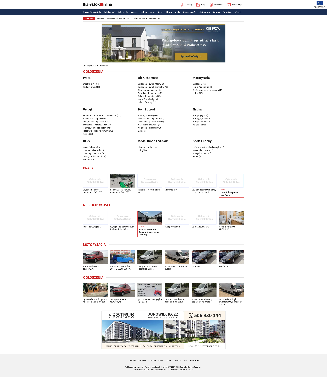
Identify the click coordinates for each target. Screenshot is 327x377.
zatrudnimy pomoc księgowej (229, 193)
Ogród (141, 131)
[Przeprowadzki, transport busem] (177, 257)
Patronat (152, 360)
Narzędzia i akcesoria (148, 128)
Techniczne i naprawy (93, 118)
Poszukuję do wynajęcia (149, 93)
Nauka (177, 12)
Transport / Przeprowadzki (95, 125)
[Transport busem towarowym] (95, 257)
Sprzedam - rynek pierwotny (151, 87)
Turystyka (227, 12)
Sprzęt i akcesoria (201, 153)
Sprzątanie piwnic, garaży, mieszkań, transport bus (95, 300)
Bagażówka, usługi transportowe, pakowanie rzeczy (230, 301)
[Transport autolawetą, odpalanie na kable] (149, 257)
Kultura (144, 12)
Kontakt (169, 360)
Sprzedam (197, 84)
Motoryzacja (205, 12)
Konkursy (100, 18)
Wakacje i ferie (90, 147)
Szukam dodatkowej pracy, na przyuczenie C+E (204, 191)
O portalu (132, 360)
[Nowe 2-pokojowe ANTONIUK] (231, 218)
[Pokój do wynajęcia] (95, 218)
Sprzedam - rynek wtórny (149, 84)
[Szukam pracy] (177, 181)
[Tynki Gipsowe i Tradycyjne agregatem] (149, 290)
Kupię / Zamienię (146, 99)
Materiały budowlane (148, 125)
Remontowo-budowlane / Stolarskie (99, 115)
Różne (86, 134)
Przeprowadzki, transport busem (176, 267)
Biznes (169, 12)
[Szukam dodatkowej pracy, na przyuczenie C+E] (204, 181)
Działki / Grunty (145, 102)
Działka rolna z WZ (200, 227)
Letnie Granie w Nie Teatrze (137, 18)
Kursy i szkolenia (200, 121)
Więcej (238, 12)
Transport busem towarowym (91, 267)
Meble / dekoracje (146, 115)
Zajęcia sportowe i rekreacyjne (207, 147)
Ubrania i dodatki (146, 147)
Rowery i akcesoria (201, 150)
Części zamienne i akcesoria (206, 90)
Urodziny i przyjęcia (92, 153)
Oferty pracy (88, 84)
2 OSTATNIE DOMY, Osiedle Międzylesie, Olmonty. (149, 232)
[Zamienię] (204, 257)
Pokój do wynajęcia (92, 227)
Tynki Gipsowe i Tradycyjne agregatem (149, 300)
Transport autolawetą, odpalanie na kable (147, 267)
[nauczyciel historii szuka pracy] (149, 181)
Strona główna (89, 66)
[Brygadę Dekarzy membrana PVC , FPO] (95, 181)
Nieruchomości (189, 12)
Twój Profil (194, 360)
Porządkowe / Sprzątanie (94, 121)
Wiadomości (109, 12)
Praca (160, 12)
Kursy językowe (200, 118)
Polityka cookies (152, 367)
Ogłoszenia (218, 5)
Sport (152, 12)
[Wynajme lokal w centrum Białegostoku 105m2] (122, 218)
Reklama (142, 360)
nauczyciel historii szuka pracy (148, 191)
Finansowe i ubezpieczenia (95, 128)
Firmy (203, 5)
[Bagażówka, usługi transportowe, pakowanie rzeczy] (231, 290)
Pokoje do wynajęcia (147, 96)
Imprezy (189, 5)
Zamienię (196, 266)
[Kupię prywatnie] (177, 218)
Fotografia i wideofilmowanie (96, 131)
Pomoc (178, 360)
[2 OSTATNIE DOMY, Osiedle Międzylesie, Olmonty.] (150, 218)
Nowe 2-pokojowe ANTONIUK (227, 228)
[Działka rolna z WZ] (204, 218)
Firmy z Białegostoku (92, 12)
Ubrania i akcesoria (92, 150)
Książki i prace (199, 125)
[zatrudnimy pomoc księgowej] (231, 181)
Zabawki (87, 159)
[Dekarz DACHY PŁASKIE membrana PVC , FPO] (122, 181)
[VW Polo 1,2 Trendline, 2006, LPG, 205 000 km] (122, 257)
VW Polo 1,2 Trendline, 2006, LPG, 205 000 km (120, 267)
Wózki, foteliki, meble (93, 156)
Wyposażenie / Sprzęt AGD (150, 118)
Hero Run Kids (154, 18)
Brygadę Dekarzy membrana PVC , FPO (92, 191)
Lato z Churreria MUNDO (116, 18)
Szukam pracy (89, 87)
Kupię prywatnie (172, 227)
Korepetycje (198, 115)
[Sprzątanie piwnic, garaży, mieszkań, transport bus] (95, 290)
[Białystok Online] (97, 5)
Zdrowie (216, 12)
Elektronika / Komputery (149, 121)
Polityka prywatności (134, 367)
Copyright (164, 367)
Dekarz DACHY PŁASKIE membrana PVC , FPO (120, 191)
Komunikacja (237, 5)
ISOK (186, 360)
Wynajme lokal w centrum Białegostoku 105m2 (122, 228)
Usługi (196, 93)
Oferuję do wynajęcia (147, 90)
